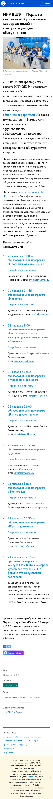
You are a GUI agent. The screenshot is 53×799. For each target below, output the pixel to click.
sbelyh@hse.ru (40, 507)
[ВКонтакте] (4, 646)
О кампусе (10, 732)
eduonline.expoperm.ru (19, 115)
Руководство (8, 748)
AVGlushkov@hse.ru (41, 314)
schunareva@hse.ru (24, 472)
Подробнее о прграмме (21, 304)
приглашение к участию (14, 697)
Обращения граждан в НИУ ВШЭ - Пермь (20, 740)
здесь (19, 774)
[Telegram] (9, 646)
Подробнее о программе (22, 270)
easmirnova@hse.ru (24, 360)
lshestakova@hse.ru (24, 434)
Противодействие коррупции (16, 744)
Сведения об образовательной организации (22, 737)
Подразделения (9, 752)
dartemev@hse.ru (38, 395)
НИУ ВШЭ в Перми (15, 3)
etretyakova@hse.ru (24, 546)
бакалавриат (34, 697)
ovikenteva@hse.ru (39, 279)
